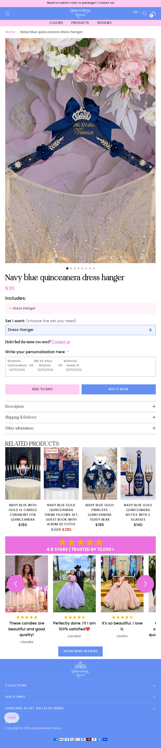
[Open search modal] (144, 13)
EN (135, 12)
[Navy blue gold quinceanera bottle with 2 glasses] (138, 473)
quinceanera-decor (46, 728)
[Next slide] (145, 584)
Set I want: (41, 321)
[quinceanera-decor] (80, 13)
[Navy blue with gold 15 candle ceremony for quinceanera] (22, 473)
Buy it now (119, 389)
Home (10, 32)
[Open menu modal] (7, 13)
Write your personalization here (35, 352)
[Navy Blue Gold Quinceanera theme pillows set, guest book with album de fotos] (61, 473)
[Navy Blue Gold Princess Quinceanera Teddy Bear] (99, 473)
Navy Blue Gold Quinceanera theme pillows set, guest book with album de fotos (61, 515)
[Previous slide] (16, 584)
